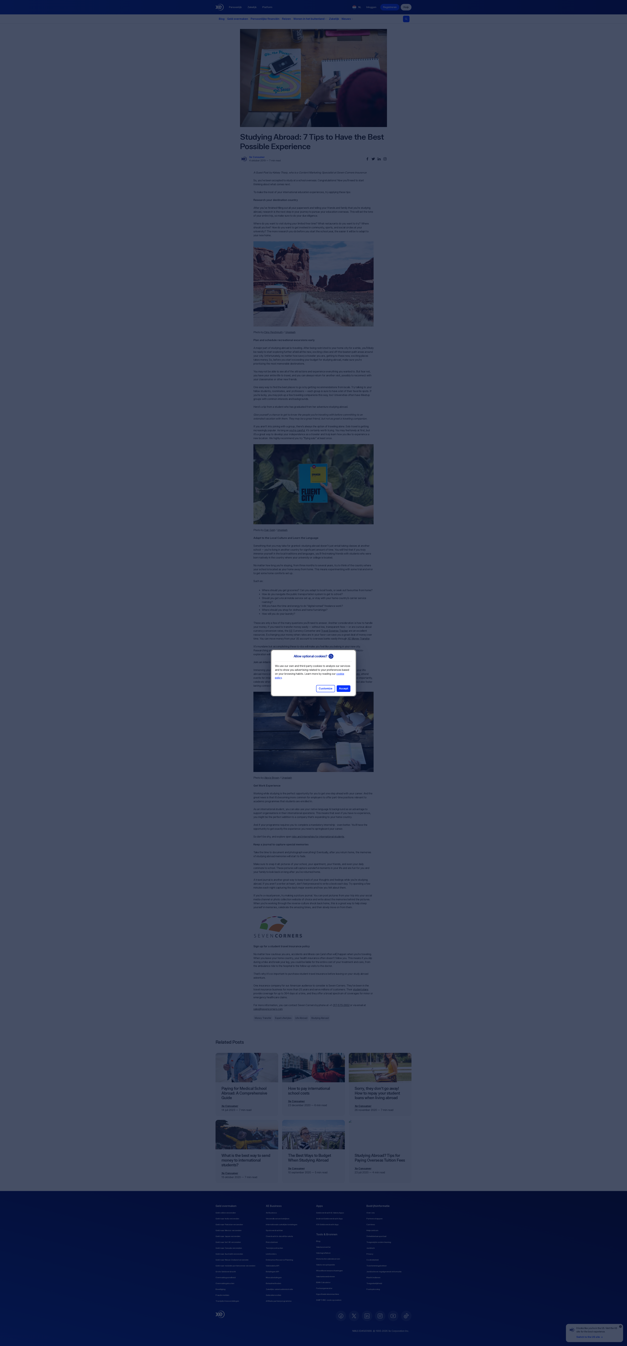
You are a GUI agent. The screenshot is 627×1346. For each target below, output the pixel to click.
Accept (343, 688)
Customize (325, 688)
